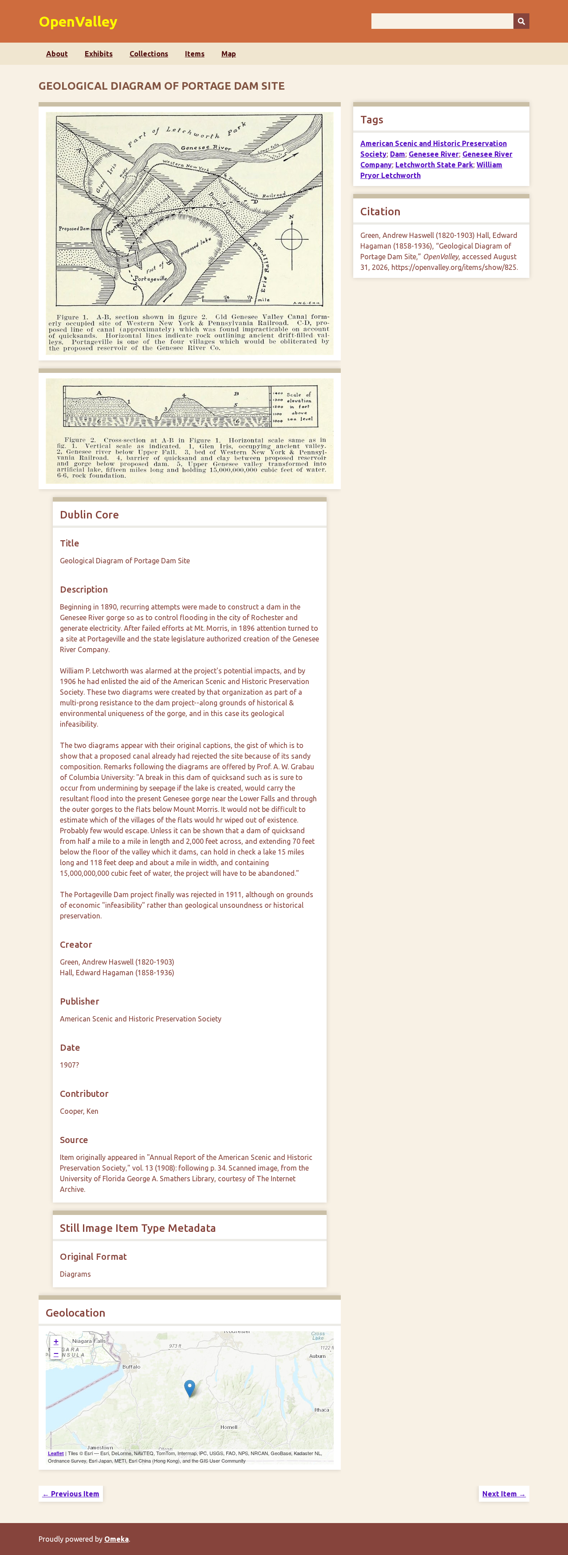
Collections (149, 54)
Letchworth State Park (434, 165)
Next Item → (504, 1494)
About (57, 54)
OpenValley (78, 21)
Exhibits (99, 54)
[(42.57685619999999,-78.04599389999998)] (189, 1389)
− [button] (56, 1353)
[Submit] (521, 21)
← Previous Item (70, 1494)
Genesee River (434, 154)
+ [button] (56, 1341)
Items (195, 54)
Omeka (116, 1539)
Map (228, 54)
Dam (397, 154)
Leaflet (56, 1453)
